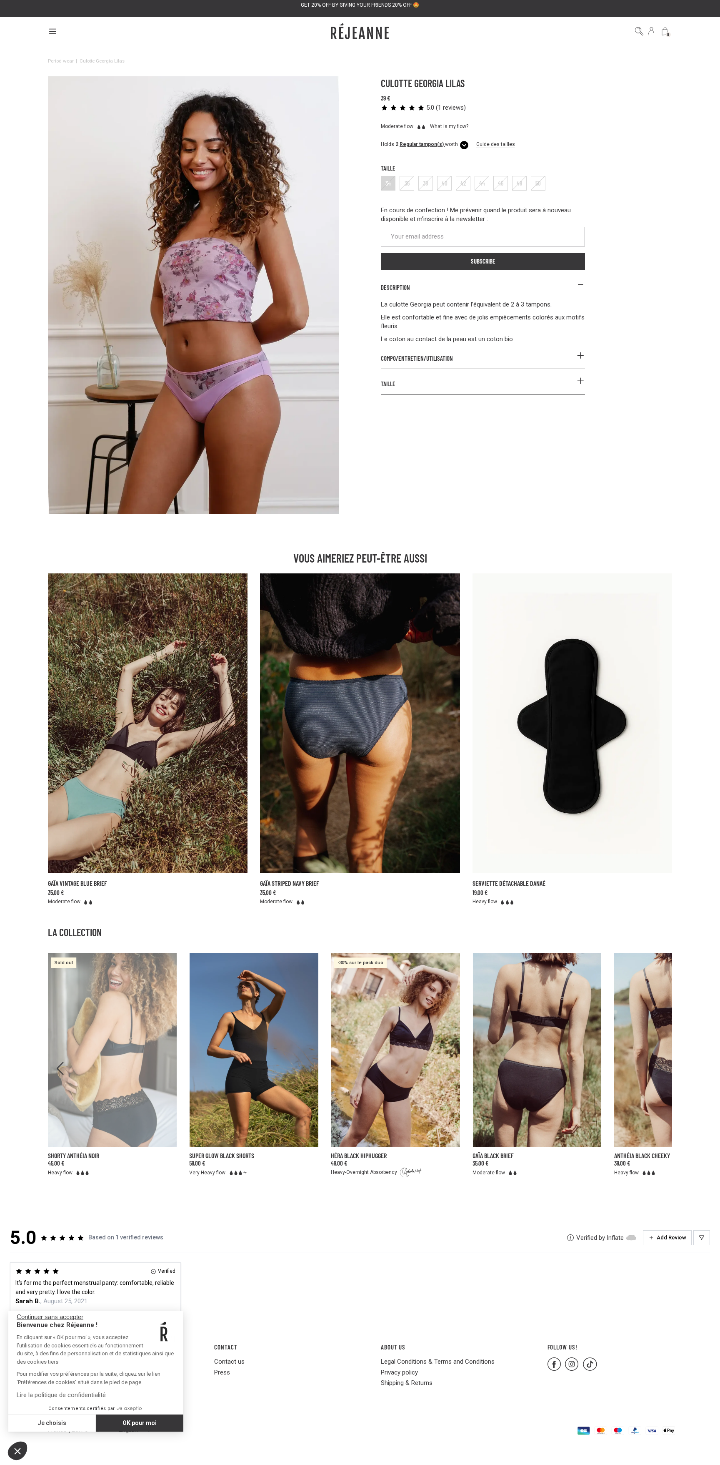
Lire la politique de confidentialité (61, 1395)
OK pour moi (139, 1423)
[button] (18, 1451)
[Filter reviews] (701, 1237)
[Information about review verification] (570, 1237)
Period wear (61, 61)
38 (425, 183)
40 (445, 183)
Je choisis (52, 1423)
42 (463, 183)
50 (538, 183)
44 (482, 183)
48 (519, 183)
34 (388, 183)
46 (500, 183)
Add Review (671, 1237)
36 (407, 183)
